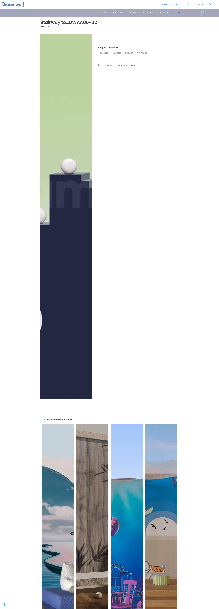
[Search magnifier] (201, 13)
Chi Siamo (118, 13)
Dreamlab (133, 13)
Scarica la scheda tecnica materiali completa (117, 65)
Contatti (164, 13)
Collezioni (148, 13)
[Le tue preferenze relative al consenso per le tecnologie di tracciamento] (4, 604)
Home (104, 13)
